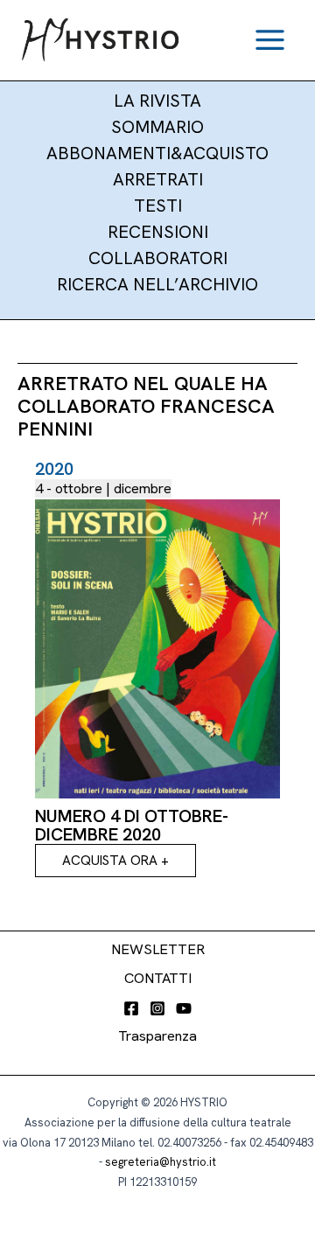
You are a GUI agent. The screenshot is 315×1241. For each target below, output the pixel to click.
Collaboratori (158, 258)
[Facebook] (131, 1008)
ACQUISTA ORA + (115, 860)
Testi (158, 205)
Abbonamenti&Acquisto (157, 153)
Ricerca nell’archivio (157, 284)
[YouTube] (184, 1008)
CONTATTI (158, 978)
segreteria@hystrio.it (160, 1161)
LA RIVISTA (157, 100)
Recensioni (158, 231)
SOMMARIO (157, 126)
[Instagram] (157, 1008)
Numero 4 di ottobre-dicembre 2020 (131, 825)
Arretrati (158, 179)
